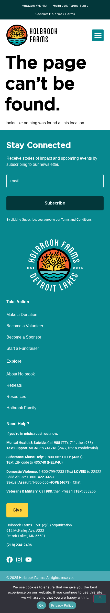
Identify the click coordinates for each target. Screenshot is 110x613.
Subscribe (55, 203)
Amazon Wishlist (35, 5)
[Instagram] (19, 559)
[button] (98, 35)
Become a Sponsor (23, 337)
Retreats (14, 385)
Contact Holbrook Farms (55, 13)
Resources (16, 396)
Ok (41, 605)
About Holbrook (20, 374)
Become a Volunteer (24, 326)
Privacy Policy (62, 605)
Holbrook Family (21, 408)
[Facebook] (9, 559)
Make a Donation (21, 314)
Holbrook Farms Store (71, 5)
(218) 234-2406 (19, 545)
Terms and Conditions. (76, 219)
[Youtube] (28, 559)
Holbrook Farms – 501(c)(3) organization (39, 525)
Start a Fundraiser (22, 348)
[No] (99, 598)
